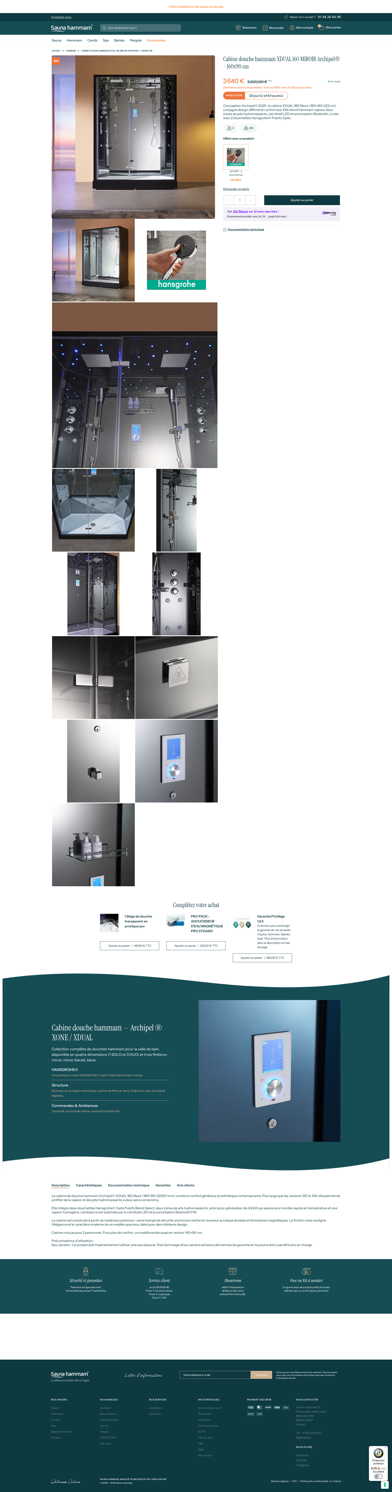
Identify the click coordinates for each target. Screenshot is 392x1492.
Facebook (302, 1455)
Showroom (205, 1413)
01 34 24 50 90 (311, 1433)
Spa (53, 1425)
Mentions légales (279, 1481)
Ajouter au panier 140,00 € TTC (129, 946)
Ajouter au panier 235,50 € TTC (196, 946)
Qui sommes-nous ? (210, 1407)
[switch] (378, 1476)
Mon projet (205, 1455)
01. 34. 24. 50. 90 (329, 17)
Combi (55, 1419)
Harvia (104, 1425)
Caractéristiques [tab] (89, 1185)
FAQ (200, 1443)
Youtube (301, 1460)
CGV (294, 1481)
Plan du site (205, 1437)
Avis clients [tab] (185, 1185)
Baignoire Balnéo (61, 1431)
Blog (201, 1449)
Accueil (56, 50)
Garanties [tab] (163, 1185)
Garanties (155, 1413)
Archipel (105, 1407)
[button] (330, 27)
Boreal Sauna (108, 1413)
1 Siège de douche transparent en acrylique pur (138, 921)
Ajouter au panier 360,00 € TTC (262, 958)
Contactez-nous (61, 17)
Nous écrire (303, 1437)
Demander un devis (236, 189)
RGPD (202, 1431)
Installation (156, 1407)
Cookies (337, 1481)
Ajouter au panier (302, 200)
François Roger (109, 1419)
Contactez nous (208, 1425)
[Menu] (385, 1448)
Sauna (55, 1407)
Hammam (71, 50)
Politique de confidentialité (314, 1481)
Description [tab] (61, 1185)
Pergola (56, 1437)
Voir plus (105, 1443)
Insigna (104, 1431)
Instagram (302, 1465)
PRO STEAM (108, 1437)
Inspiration (204, 1419)
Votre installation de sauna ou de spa (196, 6)
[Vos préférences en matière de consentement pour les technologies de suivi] (385, 1485)
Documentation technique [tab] (128, 1185)
